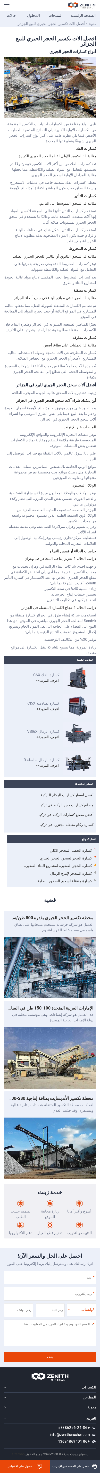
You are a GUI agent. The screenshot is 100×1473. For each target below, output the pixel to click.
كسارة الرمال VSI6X (43, 731)
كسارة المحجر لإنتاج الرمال (73, 873)
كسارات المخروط (82, 248)
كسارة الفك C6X (46, 675)
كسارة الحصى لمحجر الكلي (73, 850)
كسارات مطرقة (84, 338)
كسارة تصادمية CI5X (43, 703)
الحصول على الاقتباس (21, 1466)
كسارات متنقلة (85, 290)
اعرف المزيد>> (47, 680)
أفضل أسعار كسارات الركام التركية (67, 795)
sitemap (18, 1454)
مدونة (92, 24)
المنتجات (55, 15)
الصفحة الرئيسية (83, 15)
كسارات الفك (86, 148)
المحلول (33, 15)
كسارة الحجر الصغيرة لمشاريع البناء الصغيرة (60, 865)
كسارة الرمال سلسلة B (41, 760)
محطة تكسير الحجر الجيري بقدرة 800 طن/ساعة (49, 917)
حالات (11, 15)
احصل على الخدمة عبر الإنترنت (70, 1466)
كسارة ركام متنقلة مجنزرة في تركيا (66, 825)
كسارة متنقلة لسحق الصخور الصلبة (67, 880)
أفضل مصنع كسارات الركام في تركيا (66, 815)
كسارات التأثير (85, 196)
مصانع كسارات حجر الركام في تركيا (66, 805)
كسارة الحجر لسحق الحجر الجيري (68, 858)
